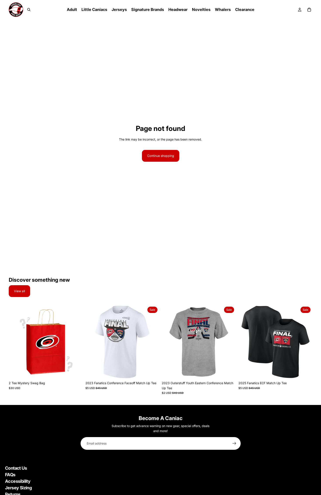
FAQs (10, 474)
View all (19, 291)
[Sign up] (234, 443)
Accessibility (17, 481)
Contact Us (16, 468)
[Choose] (76, 372)
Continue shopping (160, 156)
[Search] (29, 9)
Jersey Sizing (18, 487)
